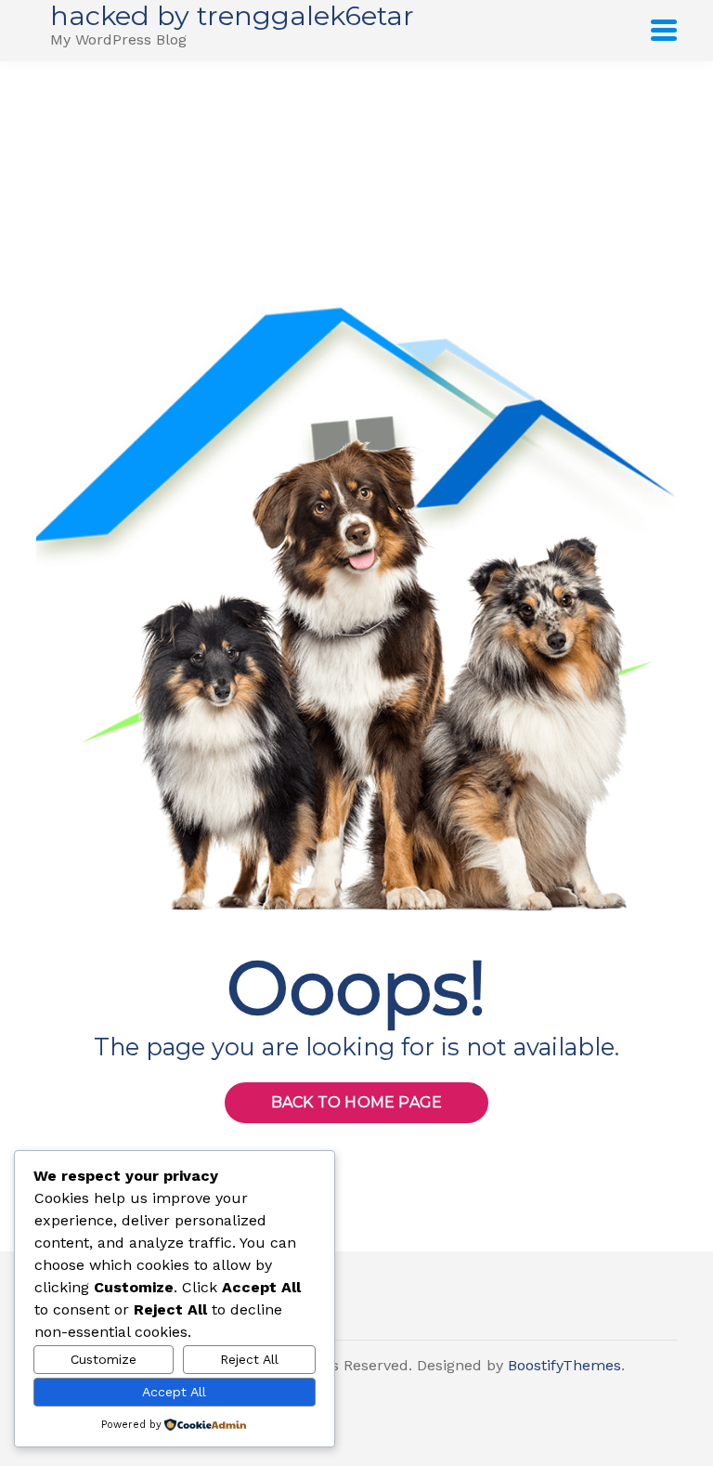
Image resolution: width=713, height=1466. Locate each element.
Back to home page (356, 1102)
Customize (103, 1359)
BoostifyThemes (564, 1365)
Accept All (174, 1391)
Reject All (249, 1359)
